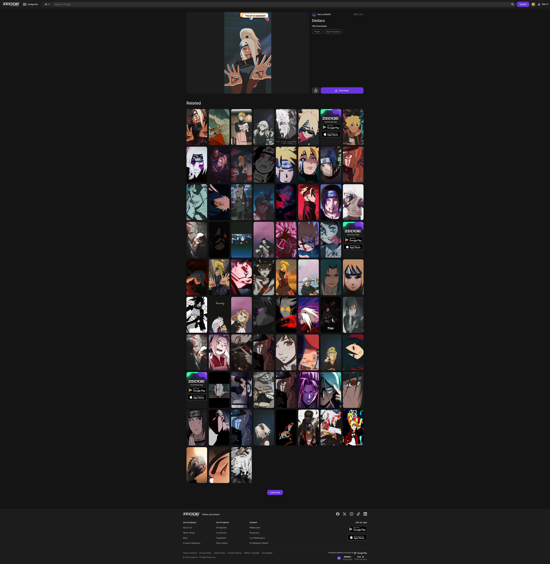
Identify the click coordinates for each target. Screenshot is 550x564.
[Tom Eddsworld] (308, 240)
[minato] (241, 127)
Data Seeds (222, 543)
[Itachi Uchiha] (264, 202)
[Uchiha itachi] (264, 165)
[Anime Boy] (308, 390)
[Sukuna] (241, 277)
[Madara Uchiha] (196, 315)
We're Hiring (189, 532)
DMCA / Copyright (252, 553)
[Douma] (241, 465)
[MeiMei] (196, 277)
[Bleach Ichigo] (196, 465)
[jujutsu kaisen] (286, 202)
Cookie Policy (219, 553)
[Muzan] (241, 352)
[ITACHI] (286, 427)
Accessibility (267, 553)
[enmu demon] (331, 240)
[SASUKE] (331, 277)
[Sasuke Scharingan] (331, 165)
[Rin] (196, 165)
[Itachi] (196, 240)
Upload (523, 4)
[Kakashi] (353, 165)
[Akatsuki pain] (264, 315)
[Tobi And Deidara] (219, 165)
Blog (185, 538)
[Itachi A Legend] (331, 202)
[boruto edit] (353, 427)
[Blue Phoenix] (331, 390)
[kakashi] (286, 390)
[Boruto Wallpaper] (353, 127)
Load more (275, 492)
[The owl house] (219, 315)
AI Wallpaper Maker (259, 543)
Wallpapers (255, 527)
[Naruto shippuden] (331, 352)
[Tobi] (331, 315)
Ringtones (254, 532)
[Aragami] (241, 240)
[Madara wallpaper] (219, 202)
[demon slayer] (264, 240)
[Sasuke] (241, 202)
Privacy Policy (205, 553)
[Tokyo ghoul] (264, 127)
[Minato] (353, 277)
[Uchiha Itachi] (196, 352)
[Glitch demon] (331, 427)
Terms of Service (190, 553)
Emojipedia (221, 527)
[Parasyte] (286, 352)
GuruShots (221, 532)
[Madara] (353, 352)
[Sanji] (219, 127)
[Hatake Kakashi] (241, 390)
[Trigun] (286, 315)
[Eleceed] (219, 427)
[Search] (512, 4)
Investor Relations (191, 543)
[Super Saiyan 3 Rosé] (286, 240)
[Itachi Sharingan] (353, 390)
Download (344, 90)
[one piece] (196, 202)
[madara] (219, 240)
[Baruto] (308, 127)
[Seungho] (219, 465)
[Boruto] (308, 165)
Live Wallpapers (257, 538)
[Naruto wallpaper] (308, 352)
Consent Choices (235, 553)
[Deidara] (196, 127)
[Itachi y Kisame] (308, 427)
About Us (187, 527)
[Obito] (286, 127)
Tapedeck (221, 538)
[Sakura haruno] (219, 352)
